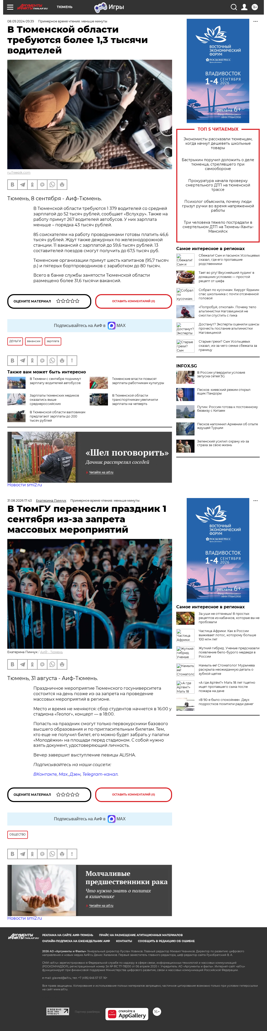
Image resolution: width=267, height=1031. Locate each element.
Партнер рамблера (87, 1011)
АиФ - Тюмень (51, 652)
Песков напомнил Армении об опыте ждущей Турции (227, 426)
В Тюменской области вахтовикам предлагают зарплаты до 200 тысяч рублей (57, 416)
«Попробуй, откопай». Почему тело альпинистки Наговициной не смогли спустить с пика (227, 311)
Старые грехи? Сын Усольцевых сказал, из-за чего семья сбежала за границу (228, 345)
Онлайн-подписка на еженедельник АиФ (76, 941)
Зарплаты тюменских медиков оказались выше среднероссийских (54, 399)
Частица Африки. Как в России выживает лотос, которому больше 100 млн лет (227, 635)
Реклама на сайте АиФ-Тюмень (67, 935)
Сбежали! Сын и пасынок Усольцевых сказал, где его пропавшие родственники (229, 259)
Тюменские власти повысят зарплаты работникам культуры (138, 381)
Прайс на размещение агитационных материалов (141, 935)
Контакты (124, 941)
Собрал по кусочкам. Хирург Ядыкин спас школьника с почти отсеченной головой (229, 294)
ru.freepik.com (19, 172)
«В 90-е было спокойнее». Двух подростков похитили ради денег (226, 702)
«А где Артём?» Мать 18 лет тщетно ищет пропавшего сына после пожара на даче (227, 687)
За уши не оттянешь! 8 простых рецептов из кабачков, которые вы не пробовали (229, 618)
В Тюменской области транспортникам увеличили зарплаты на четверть (135, 399)
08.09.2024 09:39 (20, 21)
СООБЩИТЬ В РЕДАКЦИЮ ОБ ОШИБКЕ (166, 941)
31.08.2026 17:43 (19, 500)
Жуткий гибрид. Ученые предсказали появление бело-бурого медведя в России (229, 652)
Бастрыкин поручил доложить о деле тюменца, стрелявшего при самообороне (218, 164)
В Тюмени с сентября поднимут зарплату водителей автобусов (55, 381)
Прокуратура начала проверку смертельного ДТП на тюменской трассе (218, 185)
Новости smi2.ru (24, 484)
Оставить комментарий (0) (133, 301)
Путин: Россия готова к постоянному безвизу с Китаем (227, 409)
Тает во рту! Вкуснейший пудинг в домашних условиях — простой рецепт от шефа (226, 277)
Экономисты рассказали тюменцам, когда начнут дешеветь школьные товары (218, 143)
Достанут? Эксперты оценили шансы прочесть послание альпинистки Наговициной (229, 328)
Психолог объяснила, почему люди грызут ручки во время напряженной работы (218, 206)
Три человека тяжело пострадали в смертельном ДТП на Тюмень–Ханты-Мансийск (218, 227)
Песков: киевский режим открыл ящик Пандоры (224, 391)
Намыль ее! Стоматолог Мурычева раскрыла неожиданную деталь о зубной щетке (227, 669)
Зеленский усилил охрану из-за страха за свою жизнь (223, 443)
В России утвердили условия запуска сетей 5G (221, 374)
